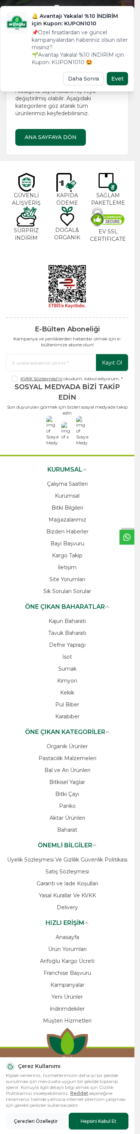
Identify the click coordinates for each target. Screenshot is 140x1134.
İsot (67, 656)
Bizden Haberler (67, 531)
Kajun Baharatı (67, 621)
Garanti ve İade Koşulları (67, 883)
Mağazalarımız (67, 519)
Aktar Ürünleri (67, 818)
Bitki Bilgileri (67, 507)
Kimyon (67, 680)
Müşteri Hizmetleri (67, 1020)
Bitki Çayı (67, 794)
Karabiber (67, 716)
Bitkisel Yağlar (67, 782)
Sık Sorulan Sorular (67, 591)
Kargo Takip (67, 555)
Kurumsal (67, 495)
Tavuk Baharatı (67, 633)
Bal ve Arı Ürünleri (67, 770)
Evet (117, 78)
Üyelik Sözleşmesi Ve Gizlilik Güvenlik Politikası (67, 859)
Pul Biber (67, 704)
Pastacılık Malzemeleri (67, 758)
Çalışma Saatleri (67, 484)
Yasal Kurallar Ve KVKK (67, 895)
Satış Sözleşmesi (67, 871)
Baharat (67, 829)
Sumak (67, 668)
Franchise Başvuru (67, 973)
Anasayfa (67, 937)
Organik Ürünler (67, 746)
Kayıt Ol (112, 362)
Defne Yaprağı (67, 645)
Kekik (67, 692)
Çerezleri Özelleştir (36, 1121)
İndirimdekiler (67, 1008)
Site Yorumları (67, 579)
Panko (67, 806)
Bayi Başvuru (67, 543)
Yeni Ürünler (67, 996)
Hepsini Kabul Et (98, 1121)
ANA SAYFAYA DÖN (51, 137)
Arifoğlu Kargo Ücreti (67, 961)
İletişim (67, 567)
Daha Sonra (83, 78)
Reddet (79, 1093)
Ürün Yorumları (67, 949)
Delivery (67, 907)
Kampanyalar (67, 985)
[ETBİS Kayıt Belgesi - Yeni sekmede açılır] (67, 286)
